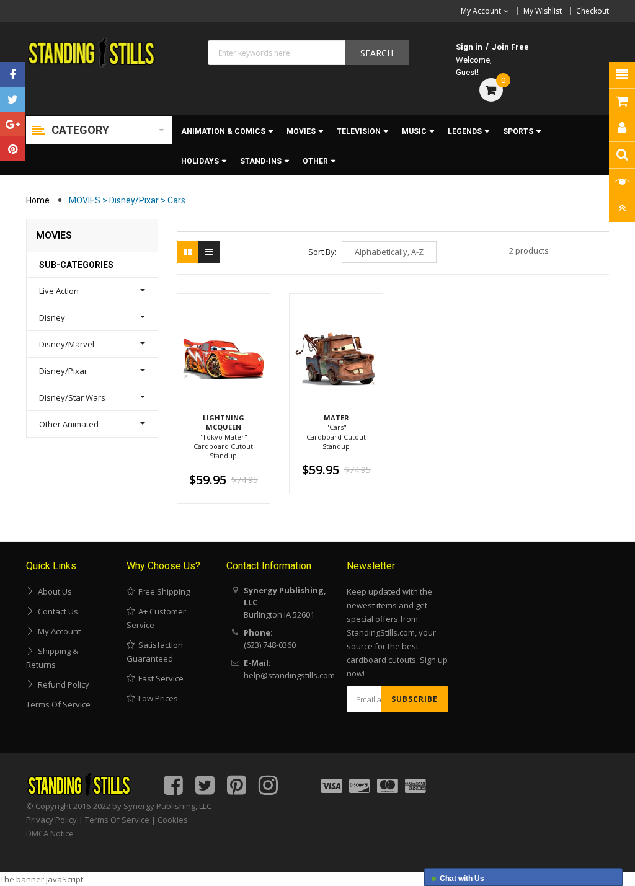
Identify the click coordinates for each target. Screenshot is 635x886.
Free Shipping (162, 591)
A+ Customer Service (156, 618)
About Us (53, 591)
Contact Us (56, 611)
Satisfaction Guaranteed (155, 651)
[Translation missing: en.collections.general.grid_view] (187, 252)
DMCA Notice (50, 833)
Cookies (173, 819)
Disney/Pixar (63, 370)
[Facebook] (12, 74)
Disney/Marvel (66, 344)
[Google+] (12, 124)
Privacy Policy (51, 819)
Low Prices (156, 698)
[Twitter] (12, 99)
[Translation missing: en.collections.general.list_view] (209, 252)
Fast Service (159, 678)
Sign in (469, 46)
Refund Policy (61, 684)
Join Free (510, 46)
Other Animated (69, 424)
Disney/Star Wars (72, 397)
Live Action (59, 290)
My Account (57, 631)
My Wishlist (542, 11)
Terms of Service (58, 704)
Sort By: (322, 251)
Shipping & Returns (52, 657)
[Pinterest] (12, 148)
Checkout (592, 11)
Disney (52, 317)
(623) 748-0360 (270, 644)
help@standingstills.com (289, 675)
